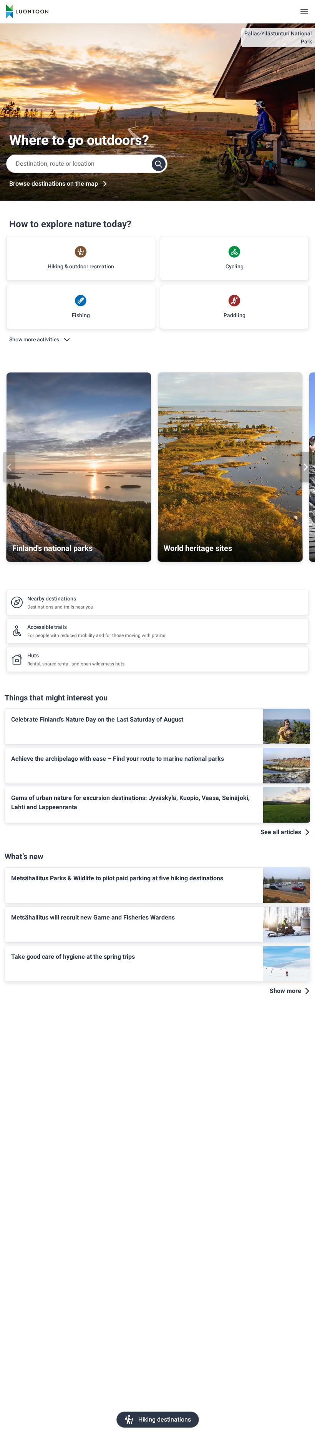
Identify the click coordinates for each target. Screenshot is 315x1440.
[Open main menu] (304, 11)
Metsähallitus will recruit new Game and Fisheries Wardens (93, 917)
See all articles (280, 832)
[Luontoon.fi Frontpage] (27, 11)
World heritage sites (198, 548)
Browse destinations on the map (53, 183)
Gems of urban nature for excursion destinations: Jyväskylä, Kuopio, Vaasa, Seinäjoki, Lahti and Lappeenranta (130, 802)
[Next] (306, 467)
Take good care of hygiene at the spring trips (73, 956)
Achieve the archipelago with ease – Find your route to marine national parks (117, 758)
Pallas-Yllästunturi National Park (278, 38)
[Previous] (9, 467)
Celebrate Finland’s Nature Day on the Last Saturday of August (97, 719)
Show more (285, 991)
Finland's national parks (52, 548)
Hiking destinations (164, 1419)
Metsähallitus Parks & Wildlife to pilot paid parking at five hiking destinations (117, 878)
